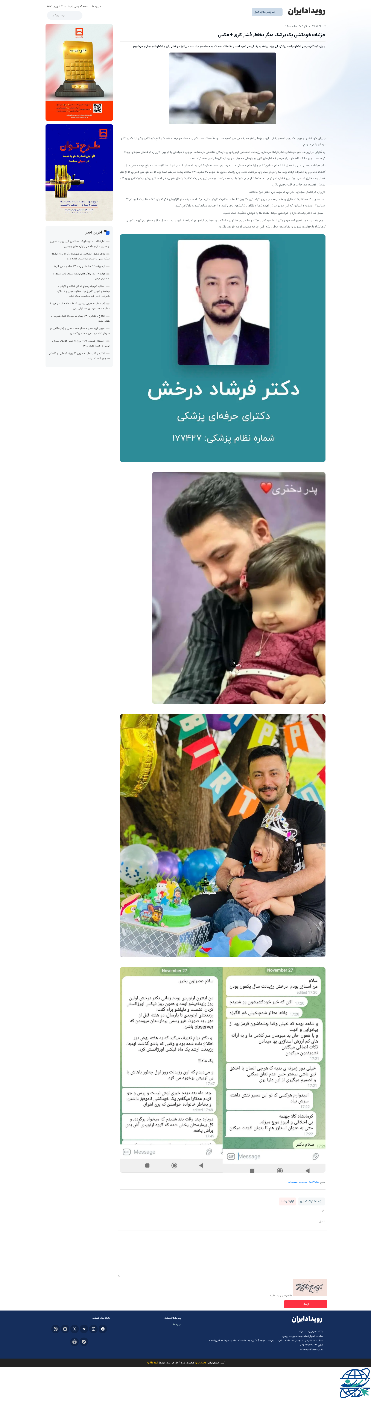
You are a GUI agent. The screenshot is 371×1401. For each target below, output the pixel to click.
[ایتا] (55, 1329)
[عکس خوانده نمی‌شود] (310, 1296)
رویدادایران (201, 1363)
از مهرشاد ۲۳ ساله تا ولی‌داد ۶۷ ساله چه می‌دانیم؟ (79, 266)
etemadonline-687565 (303, 1182)
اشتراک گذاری (308, 1201)
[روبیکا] (74, 1342)
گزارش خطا (287, 1201)
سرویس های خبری (264, 12)
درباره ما (96, 7)
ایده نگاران (152, 1363)
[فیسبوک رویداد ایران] (103, 1329)
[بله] (84, 1342)
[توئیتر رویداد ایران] (74, 1329)
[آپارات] (65, 1329)
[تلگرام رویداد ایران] (84, 1329)
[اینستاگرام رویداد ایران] (93, 1329)
